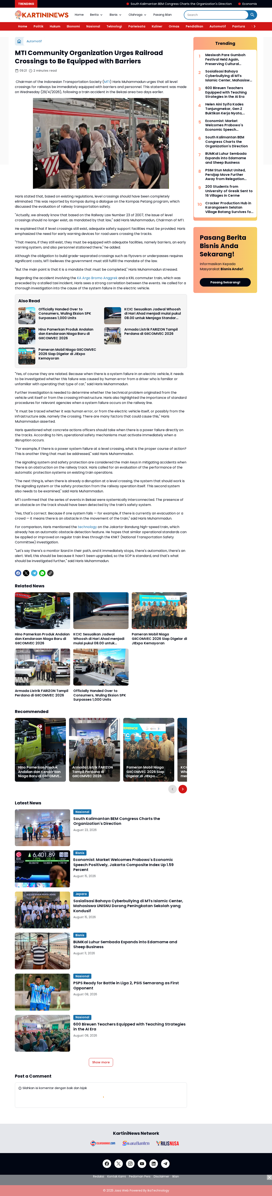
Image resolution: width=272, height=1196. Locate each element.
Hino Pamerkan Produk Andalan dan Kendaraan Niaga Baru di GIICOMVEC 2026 (65, 334)
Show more (101, 1062)
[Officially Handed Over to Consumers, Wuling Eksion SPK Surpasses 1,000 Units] (26, 315)
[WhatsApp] (42, 573)
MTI (107, 81)
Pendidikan (194, 26)
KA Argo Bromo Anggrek (97, 278)
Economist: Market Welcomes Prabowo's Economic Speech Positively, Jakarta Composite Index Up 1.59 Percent (123, 864)
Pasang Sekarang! (225, 282)
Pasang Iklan (162, 15)
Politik (38, 26)
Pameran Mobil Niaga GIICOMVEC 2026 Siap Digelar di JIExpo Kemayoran (67, 354)
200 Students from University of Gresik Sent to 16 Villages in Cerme (229, 191)
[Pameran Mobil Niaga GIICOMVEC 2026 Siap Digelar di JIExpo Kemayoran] (26, 356)
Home (79, 15)
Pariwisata (136, 26)
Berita (94, 15)
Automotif (218, 26)
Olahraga (135, 15)
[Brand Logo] (102, 1143)
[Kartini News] (41, 14)
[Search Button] (252, 15)
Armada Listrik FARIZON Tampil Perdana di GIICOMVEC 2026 (151, 331)
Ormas (174, 26)
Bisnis (114, 15)
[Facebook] (18, 573)
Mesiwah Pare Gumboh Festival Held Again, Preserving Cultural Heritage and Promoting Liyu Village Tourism (226, 59)
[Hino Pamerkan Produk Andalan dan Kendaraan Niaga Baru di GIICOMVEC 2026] (26, 335)
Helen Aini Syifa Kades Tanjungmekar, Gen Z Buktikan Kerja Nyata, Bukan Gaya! (224, 108)
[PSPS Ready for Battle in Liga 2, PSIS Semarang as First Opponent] (42, 992)
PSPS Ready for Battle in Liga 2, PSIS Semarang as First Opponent (126, 985)
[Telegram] (34, 573)
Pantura (238, 26)
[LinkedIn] (153, 1163)
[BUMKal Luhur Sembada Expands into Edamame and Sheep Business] (42, 951)
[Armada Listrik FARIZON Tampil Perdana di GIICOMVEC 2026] (112, 335)
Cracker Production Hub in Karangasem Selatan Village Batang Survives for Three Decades (228, 207)
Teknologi (114, 26)
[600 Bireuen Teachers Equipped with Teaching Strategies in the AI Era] (42, 1033)
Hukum (55, 26)
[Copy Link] (50, 573)
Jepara (81, 894)
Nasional (93, 26)
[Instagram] (130, 1163)
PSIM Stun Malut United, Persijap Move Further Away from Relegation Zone (225, 174)
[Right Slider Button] (253, 26)
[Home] (19, 41)
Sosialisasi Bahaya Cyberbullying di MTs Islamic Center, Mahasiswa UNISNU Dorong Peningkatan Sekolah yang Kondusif (128, 905)
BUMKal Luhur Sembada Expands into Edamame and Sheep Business (125, 944)
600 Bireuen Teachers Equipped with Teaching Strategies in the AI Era (129, 1027)
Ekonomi (73, 26)
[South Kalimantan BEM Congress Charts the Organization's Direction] (42, 827)
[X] (26, 573)
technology (87, 526)
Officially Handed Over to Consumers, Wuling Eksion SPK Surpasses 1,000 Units (64, 313)
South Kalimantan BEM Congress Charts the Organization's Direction (134, 4)
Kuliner (157, 26)
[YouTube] (142, 1163)
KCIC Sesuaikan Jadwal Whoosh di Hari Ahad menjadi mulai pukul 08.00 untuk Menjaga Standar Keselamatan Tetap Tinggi (152, 313)
